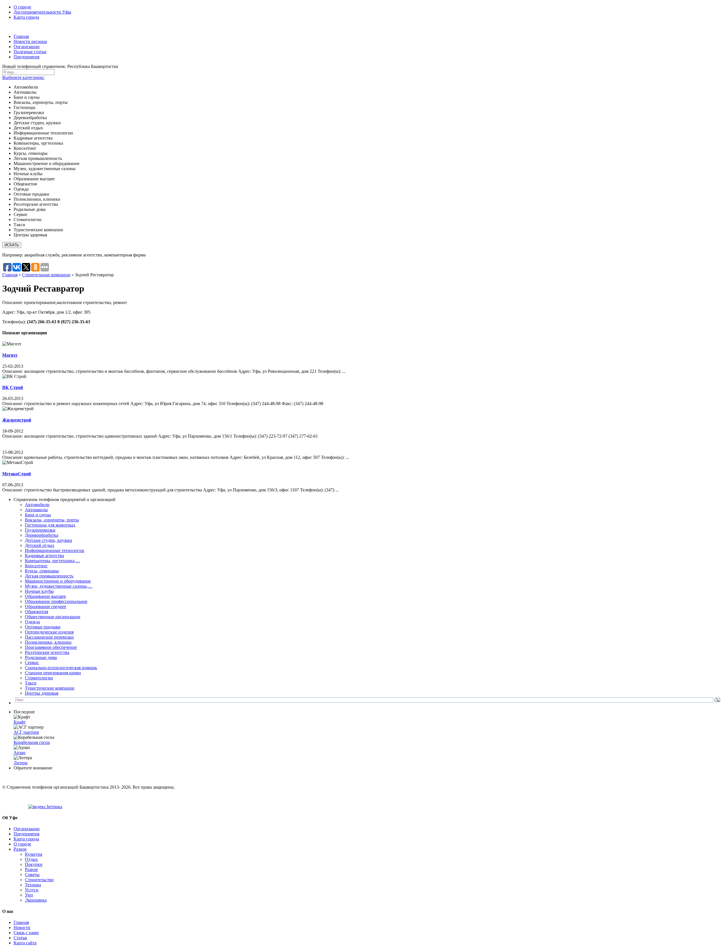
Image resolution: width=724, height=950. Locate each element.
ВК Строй (12, 387)
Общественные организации (52, 616)
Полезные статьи (30, 51)
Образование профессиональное (56, 601)
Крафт (20, 722)
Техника (33, 884)
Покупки (33, 864)
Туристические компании (49, 688)
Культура (33, 854)
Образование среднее (45, 606)
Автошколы (36, 509)
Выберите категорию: (23, 77)
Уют (29, 895)
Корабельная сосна (32, 742)
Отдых (31, 859)
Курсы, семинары (42, 570)
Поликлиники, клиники (48, 642)
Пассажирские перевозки (49, 637)
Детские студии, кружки (48, 540)
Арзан (19, 752)
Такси (30, 683)
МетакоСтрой (16, 473)
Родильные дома (41, 657)
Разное (20, 849)
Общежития (36, 611)
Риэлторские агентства (47, 652)
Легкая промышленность (49, 576)
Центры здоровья (41, 693)
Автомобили (37, 504)
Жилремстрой (16, 420)
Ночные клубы (39, 591)
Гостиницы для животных (50, 525)
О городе (22, 7)
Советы (32, 874)
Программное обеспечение (51, 647)
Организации (27, 46)
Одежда (32, 621)
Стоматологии (39, 677)
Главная (21, 36)
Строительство (39, 879)
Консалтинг (36, 565)
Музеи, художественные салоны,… (58, 586)
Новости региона (30, 41)
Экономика (36, 900)
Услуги (31, 889)
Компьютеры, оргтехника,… (52, 560)
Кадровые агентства (44, 555)
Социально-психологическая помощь (61, 667)
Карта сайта (25, 942)
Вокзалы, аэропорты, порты (52, 519)
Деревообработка (41, 535)
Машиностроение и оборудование (58, 581)
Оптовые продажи (43, 626)
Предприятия (26, 56)
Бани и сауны (38, 514)
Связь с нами (26, 932)
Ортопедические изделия (49, 632)
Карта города (26, 17)
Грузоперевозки (40, 530)
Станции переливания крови (53, 672)
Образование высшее (45, 596)
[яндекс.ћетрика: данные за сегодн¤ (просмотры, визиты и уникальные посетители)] (45, 806)
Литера (20, 762)
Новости (22, 927)
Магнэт (10, 355)
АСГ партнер (26, 732)
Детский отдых (39, 545)
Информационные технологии (54, 550)
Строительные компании (46, 274)
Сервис (32, 662)
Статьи (20, 937)
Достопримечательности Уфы (42, 12)
